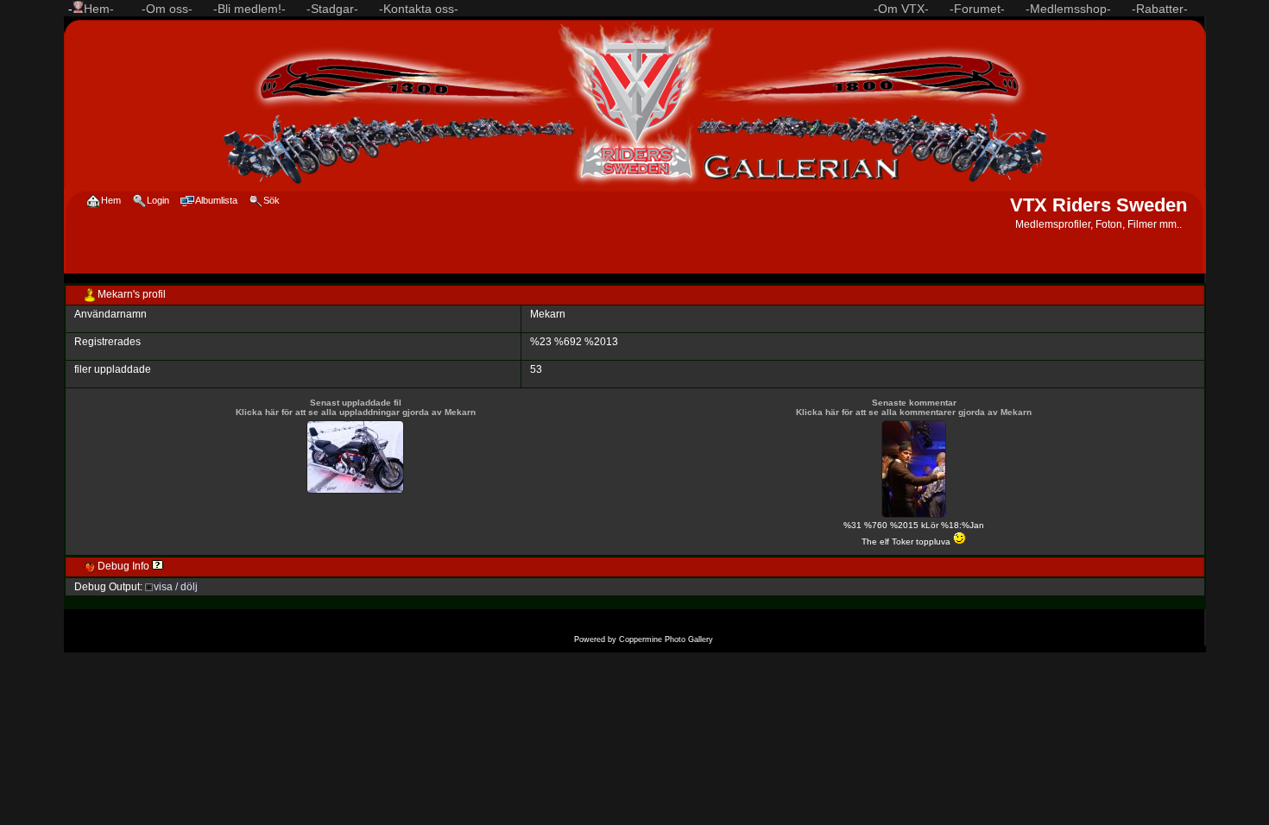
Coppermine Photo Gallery (666, 639)
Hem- (99, 9)
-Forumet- (977, 9)
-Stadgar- (332, 9)
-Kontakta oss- (418, 9)
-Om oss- (167, 9)
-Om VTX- (901, 9)
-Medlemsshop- (1068, 9)
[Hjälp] (157, 566)
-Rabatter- (1160, 9)
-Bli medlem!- (249, 9)
